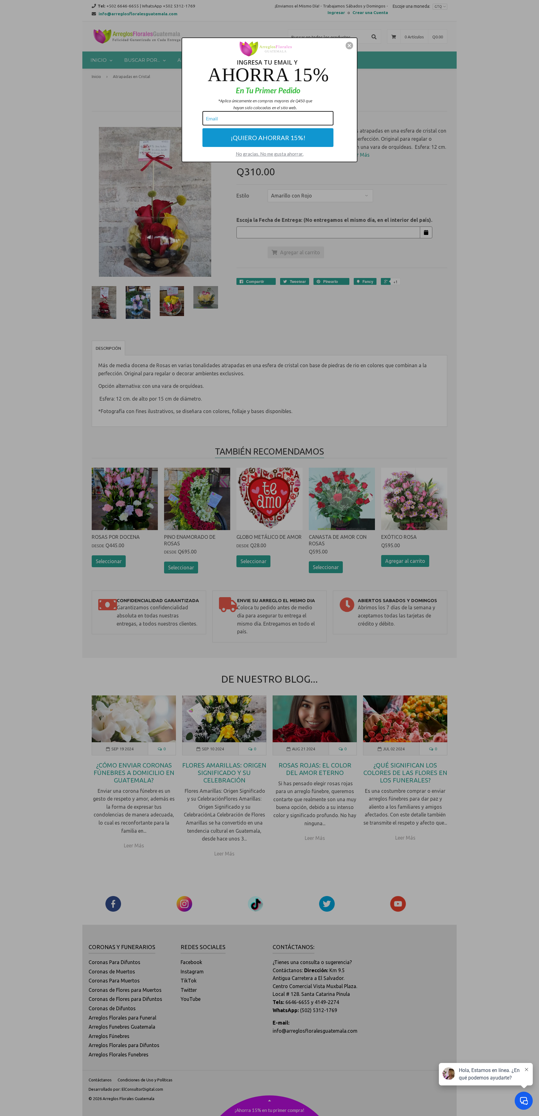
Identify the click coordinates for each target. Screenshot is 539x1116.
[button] (349, 45)
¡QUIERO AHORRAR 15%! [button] (268, 137)
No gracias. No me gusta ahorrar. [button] (269, 154)
